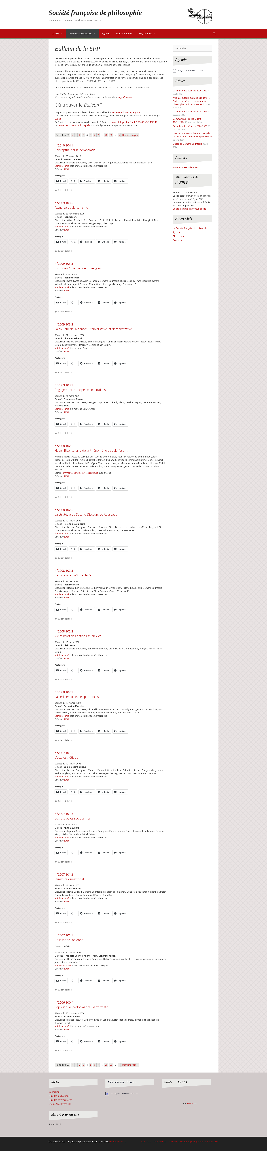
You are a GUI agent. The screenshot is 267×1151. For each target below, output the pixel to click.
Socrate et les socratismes (73, 816)
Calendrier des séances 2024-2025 (190, 126)
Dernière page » (130, 135)
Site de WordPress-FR (60, 1103)
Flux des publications (59, 1095)
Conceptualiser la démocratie (75, 147)
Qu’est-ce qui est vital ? (70, 876)
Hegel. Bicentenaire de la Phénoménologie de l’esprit (91, 448)
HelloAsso (192, 1103)
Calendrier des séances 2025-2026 (190, 111)
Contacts (177, 240)
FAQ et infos (145, 33)
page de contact (125, 97)
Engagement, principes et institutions (80, 387)
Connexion (54, 1091)
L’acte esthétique (66, 755)
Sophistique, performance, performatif (81, 1004)
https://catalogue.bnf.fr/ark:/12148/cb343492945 (133, 122)
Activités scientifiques (80, 33)
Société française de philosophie (95, 12)
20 (106, 135)
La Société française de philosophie (190, 228)
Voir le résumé (62, 165)
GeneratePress (117, 1141)
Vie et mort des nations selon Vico (78, 633)
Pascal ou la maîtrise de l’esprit (76, 572)
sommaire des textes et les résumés (79, 472)
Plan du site (178, 236)
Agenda (106, 33)
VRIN (66, 169)
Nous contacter (124, 33)
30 (111, 135)
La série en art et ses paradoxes (77, 694)
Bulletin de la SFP (65, 190)
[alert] (192, 70)
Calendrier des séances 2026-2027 (190, 90)
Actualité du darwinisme (71, 205)
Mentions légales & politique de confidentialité (193, 1141)
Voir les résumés (63, 965)
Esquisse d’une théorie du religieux (79, 265)
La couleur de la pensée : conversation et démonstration (94, 326)
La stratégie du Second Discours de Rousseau (86, 512)
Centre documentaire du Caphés (74, 125)
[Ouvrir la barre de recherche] (214, 33)
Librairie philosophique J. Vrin (126, 112)
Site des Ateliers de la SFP (186, 167)
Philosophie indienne (69, 937)
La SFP (55, 33)
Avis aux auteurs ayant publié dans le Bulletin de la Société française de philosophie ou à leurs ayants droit (191, 101)
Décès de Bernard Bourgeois (187, 143)
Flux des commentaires (60, 1099)
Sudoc (58, 118)
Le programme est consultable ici (189, 208)
